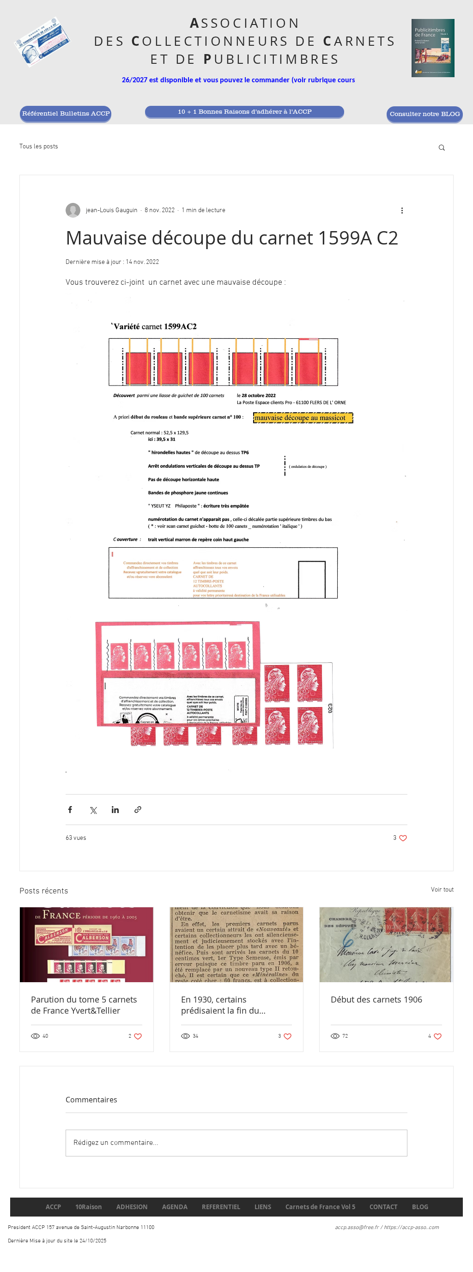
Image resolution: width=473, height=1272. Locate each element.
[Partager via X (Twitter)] (92, 809)
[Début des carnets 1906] (386, 944)
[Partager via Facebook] (70, 809)
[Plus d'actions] (401, 210)
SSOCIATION (251, 22)
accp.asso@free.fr (357, 1227)
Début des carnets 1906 (376, 999)
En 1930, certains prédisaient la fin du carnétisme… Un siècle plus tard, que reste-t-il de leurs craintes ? (234, 1005)
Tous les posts (38, 147)
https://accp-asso (405, 1227)
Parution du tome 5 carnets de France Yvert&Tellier (84, 1005)
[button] (441, 147)
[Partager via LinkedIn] (115, 809)
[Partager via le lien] (137, 809)
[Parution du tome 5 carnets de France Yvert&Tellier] (86, 944)
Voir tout (442, 890)
